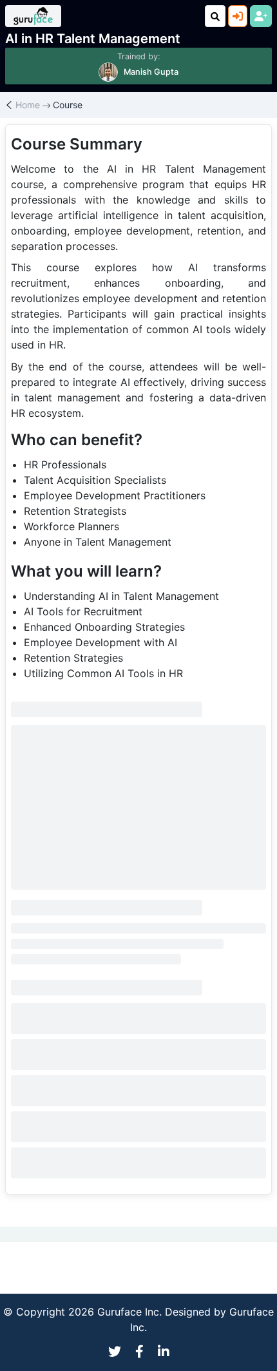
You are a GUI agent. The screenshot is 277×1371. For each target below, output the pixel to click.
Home (27, 104)
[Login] (237, 16)
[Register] (261, 16)
